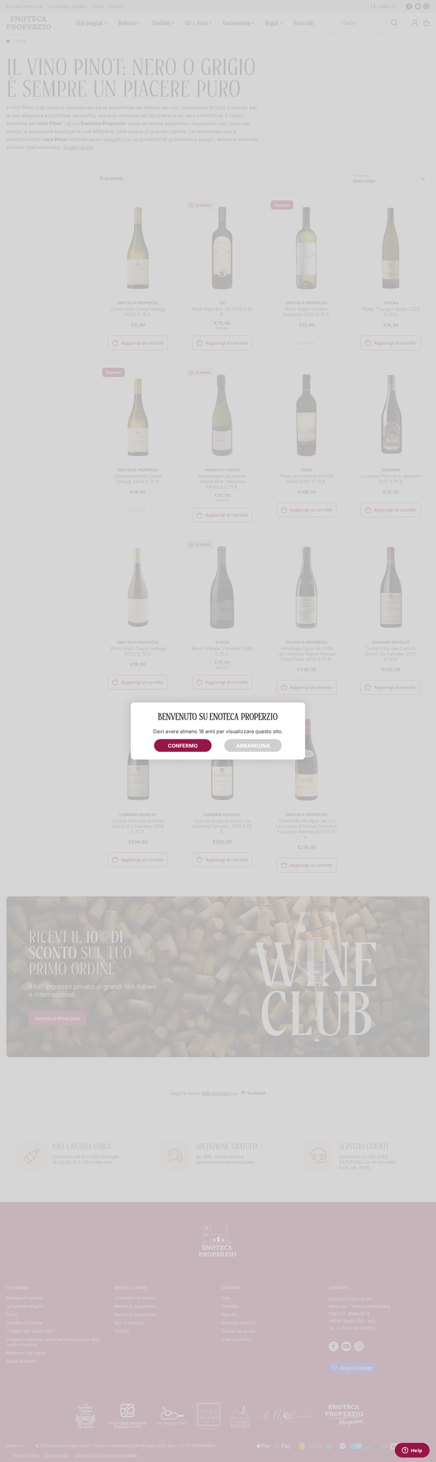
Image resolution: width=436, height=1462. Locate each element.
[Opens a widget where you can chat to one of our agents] (412, 1451)
